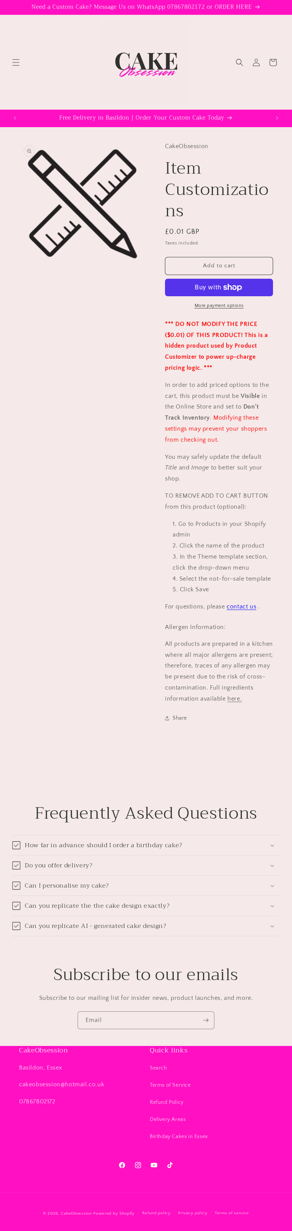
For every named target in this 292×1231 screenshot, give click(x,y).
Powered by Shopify (114, 1213)
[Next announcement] (277, 118)
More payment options (219, 305)
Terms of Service (170, 1085)
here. (234, 698)
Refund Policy (167, 1102)
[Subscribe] (205, 1020)
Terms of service (232, 1213)
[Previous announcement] (14, 118)
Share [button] (180, 718)
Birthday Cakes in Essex (179, 1137)
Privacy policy (192, 1213)
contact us (241, 606)
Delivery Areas (168, 1119)
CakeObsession (76, 1213)
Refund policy (156, 1213)
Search (158, 1068)
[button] (16, 62)
